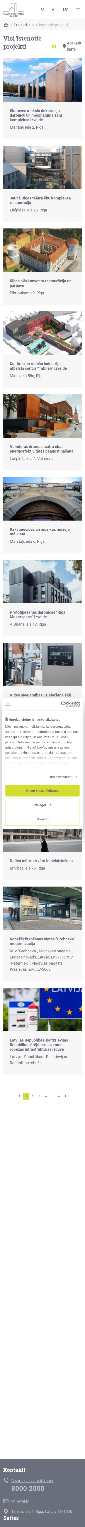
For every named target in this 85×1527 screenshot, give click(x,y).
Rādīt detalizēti (60, 776)
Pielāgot (40, 805)
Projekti (20, 25)
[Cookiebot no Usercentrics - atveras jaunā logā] (61, 704)
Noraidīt (42, 819)
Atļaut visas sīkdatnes (42, 790)
